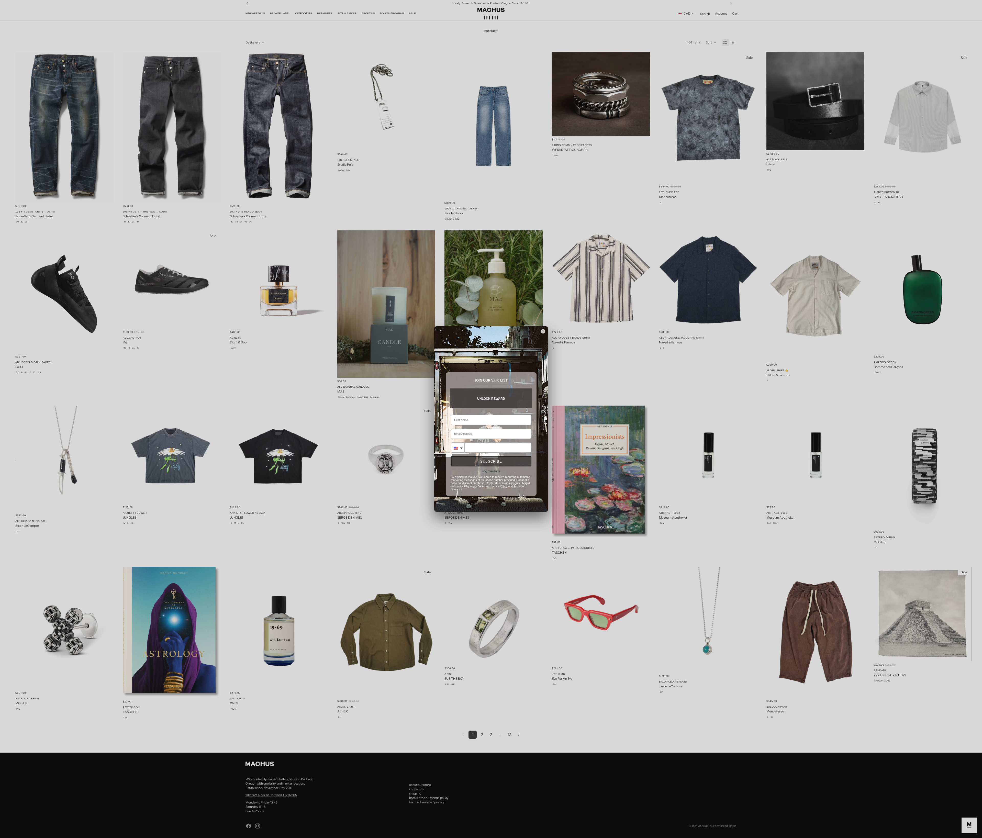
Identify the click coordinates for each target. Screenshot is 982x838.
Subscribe (491, 461)
